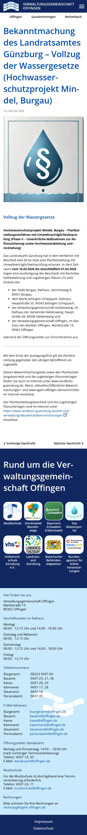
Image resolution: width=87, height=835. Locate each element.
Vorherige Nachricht (20, 443)
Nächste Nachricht (67, 443)
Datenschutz (43, 828)
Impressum (43, 821)
